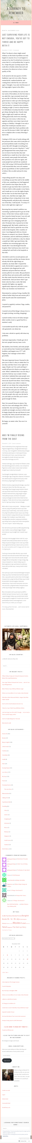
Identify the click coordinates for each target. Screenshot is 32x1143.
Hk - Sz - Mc (11, 919)
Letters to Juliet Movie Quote (9, 999)
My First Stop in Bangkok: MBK (9, 990)
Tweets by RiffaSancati (7, 1030)
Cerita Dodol (5, 746)
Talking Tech (5, 798)
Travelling (4, 806)
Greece (6, 814)
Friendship (4, 755)
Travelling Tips (5, 930)
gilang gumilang (11, 859)
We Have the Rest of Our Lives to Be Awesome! (14, 1016)
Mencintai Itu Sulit (6, 723)
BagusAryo (10, 884)
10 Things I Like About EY (16, 890)
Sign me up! (7, 1060)
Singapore (6, 836)
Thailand (6, 844)
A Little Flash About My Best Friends (12, 916)
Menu (17, 22)
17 (27, 959)
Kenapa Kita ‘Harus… (21, 895)
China (5, 810)
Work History (5, 849)
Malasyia (6, 832)
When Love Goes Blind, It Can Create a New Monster (15, 693)
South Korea (7, 840)
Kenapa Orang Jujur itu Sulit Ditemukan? (12, 1020)
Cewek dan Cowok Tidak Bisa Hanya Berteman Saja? (15, 1007)
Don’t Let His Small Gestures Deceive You (12, 704)
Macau (6, 827)
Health (3, 759)
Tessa (8, 875)
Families (4, 751)
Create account (6, 1090)
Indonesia (6, 823)
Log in (3, 1094)
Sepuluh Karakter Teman (8, 1012)
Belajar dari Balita (20, 880)
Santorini (28, 923)
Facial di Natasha (6, 986)
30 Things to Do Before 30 (8, 1003)
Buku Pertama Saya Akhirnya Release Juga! (12, 689)
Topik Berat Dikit (6, 802)
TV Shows (10, 930)
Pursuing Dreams (6, 785)
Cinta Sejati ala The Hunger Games (10, 982)
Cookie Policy (5, 1136)
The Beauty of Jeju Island (23, 870)
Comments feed (6, 1103)
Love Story (4, 772)
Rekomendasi (5, 793)
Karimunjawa (23, 919)
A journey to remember (16, 10)
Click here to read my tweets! (16, 1027)
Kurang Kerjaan (6, 768)
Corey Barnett (10, 880)
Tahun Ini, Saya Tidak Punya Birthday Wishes (13, 708)
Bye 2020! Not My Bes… (13, 904)
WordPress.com (6, 1107)
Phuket (23, 923)
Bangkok (25, 915)
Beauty (4, 738)
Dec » (7, 972)
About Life (4, 733)
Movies (16, 922)
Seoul (4, 927)
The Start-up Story (19, 927)
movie (11, 923)
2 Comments (16, 50)
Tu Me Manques (16, 875)
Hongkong (7, 819)
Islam (3, 763)
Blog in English (5, 742)
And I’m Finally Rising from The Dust (11, 719)
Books (4, 919)
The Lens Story (8, 789)
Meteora (8, 923)
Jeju (18, 919)
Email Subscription (16, 1046)
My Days (4, 776)
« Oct (3, 972)
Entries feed (5, 1099)
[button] (16, 639)
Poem (3, 781)
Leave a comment (16, 443)
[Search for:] (16, 666)
